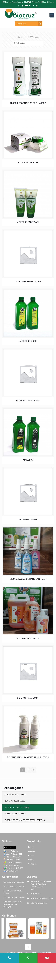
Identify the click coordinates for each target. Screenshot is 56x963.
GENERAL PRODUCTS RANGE (16, 795)
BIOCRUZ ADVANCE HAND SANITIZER (28, 579)
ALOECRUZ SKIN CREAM (28, 400)
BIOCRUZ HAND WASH (28, 638)
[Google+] (26, 5)
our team (31, 851)
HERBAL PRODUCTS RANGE (15, 814)
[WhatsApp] (19, 5)
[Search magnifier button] (40, 23)
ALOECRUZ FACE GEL (28, 162)
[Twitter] (29, 5)
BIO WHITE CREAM (28, 519)
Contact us (32, 864)
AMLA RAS (28, 460)
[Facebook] (22, 5)
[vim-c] (12, 928)
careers (31, 855)
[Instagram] (36, 5)
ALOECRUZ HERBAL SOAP (28, 281)
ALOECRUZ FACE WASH (28, 222)
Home (30, 847)
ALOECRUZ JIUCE (28, 341)
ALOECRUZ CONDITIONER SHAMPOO (28, 103)
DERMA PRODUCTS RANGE (15, 801)
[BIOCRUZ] (30, 14)
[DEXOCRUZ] (35, 928)
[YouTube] (33, 5)
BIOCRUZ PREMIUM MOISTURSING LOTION (28, 757)
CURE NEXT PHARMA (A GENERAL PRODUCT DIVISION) (25, 820)
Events (30, 860)
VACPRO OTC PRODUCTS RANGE (17, 807)
